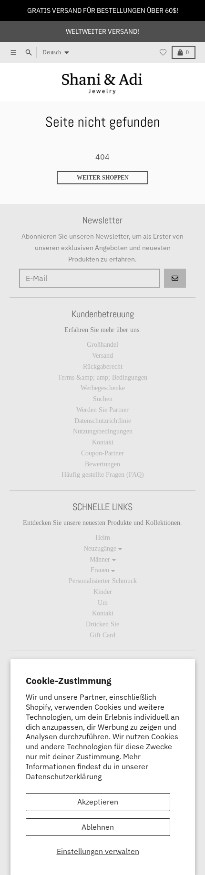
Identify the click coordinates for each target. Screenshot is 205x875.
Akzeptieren (97, 801)
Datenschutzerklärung (64, 776)
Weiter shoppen (103, 177)
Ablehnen (98, 827)
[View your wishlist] (163, 52)
